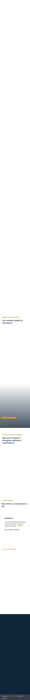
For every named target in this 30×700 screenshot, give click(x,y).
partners (13, 696)
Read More (20, 526)
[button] (15, 184)
